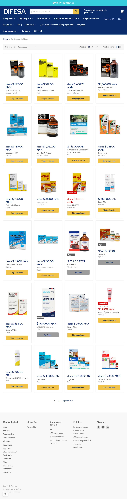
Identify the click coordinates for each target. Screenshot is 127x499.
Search (5, 486)
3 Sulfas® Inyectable (45, 90)
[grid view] (117, 47)
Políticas (14, 486)
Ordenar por (10, 47)
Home (5, 39)
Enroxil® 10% (73, 205)
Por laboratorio (9, 438)
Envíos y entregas (80, 427)
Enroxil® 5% (42, 202)
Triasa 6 (101, 254)
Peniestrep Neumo (14, 265)
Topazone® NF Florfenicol (17, 378)
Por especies (8, 434)
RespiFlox (102, 153)
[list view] (120, 47)
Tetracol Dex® (104, 379)
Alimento (7, 441)
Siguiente (67, 400)
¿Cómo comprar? (57, 433)
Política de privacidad (82, 441)
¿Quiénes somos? (57, 437)
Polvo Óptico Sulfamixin (108, 312)
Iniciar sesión (109, 19)
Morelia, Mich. (32, 427)
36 (93, 47)
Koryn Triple (72, 327)
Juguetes (6, 448)
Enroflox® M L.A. (44, 153)
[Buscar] (76, 11)
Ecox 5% (102, 202)
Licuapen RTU (12, 153)
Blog (5, 462)
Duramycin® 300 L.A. (107, 87)
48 (97, 47)
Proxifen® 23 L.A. (13, 90)
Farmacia (6, 430)
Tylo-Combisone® (75, 90)
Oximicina (41, 379)
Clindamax (71, 264)
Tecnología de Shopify (12, 492)
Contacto (7, 472)
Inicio (5, 427)
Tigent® (70, 379)
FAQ (51, 429)
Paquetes (7, 459)
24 (89, 47)
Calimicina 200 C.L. (45, 327)
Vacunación (7, 445)
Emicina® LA (11, 330)
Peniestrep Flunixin (45, 267)
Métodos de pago (80, 437)
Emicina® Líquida (13, 205)
